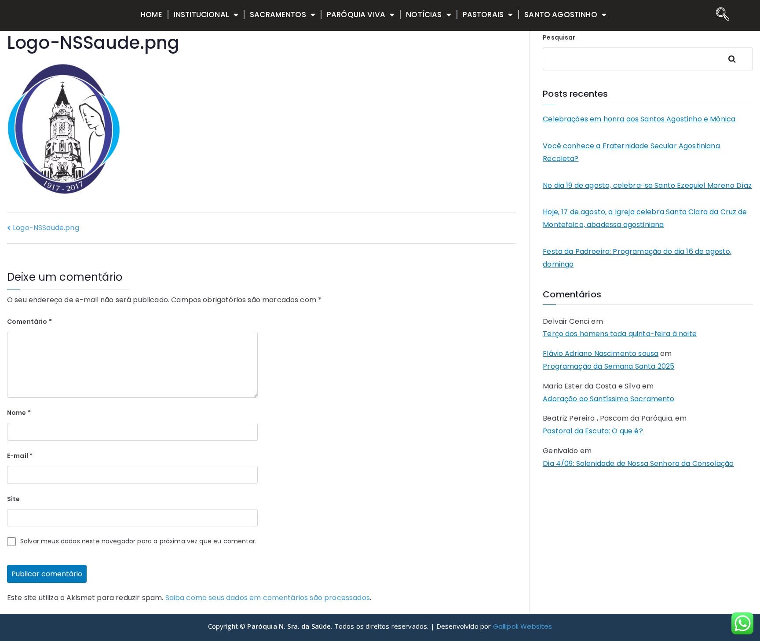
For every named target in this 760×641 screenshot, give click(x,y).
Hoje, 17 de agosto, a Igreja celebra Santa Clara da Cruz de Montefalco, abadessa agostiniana (645, 218)
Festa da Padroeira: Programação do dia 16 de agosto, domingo (637, 257)
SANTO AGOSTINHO (560, 14)
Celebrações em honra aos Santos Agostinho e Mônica (639, 119)
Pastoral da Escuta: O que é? (593, 431)
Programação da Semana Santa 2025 (608, 366)
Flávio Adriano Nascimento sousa (600, 353)
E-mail (20, 455)
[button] (720, 15)
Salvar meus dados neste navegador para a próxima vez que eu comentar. (138, 541)
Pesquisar (559, 37)
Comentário (29, 321)
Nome (19, 412)
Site (13, 498)
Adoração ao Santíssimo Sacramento (608, 399)
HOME (151, 14)
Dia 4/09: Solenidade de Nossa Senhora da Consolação (638, 463)
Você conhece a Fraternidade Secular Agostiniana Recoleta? (631, 152)
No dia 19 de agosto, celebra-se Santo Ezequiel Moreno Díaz (647, 185)
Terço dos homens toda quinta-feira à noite (620, 334)
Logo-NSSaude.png (46, 228)
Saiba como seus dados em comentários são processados (267, 598)
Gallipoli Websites (522, 626)
